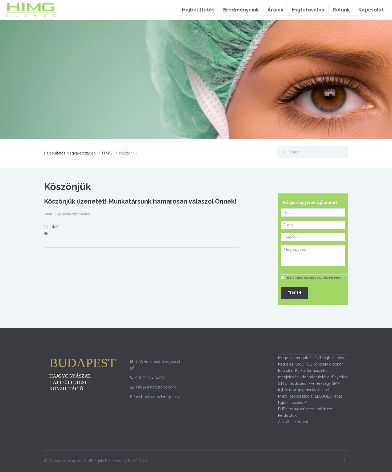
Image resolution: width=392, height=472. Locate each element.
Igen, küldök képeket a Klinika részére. (314, 277)
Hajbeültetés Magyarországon (70, 153)
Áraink (275, 10)
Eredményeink (241, 10)
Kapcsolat (371, 10)
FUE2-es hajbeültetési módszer (305, 409)
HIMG (107, 153)
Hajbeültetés (198, 10)
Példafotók (287, 415)
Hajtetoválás (308, 10)
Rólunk (341, 10)
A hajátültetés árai (293, 422)
